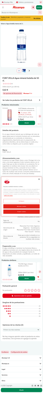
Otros (3, 381)
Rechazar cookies (21, 206)
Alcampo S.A (6, 358)
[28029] (33, 7)
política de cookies (8, 195)
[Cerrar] (39, 179)
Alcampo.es (5, 363)
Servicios (4, 375)
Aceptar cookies (21, 211)
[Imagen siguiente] (29, 70)
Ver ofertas (37, 18)
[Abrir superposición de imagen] (40, 65)
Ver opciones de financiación (13, 93)
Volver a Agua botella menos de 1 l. (12, 23)
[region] (21, 196)
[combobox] (19, 12)
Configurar (21, 201)
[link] (19, 352)
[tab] (21, 46)
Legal (3, 369)
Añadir (27, 123)
